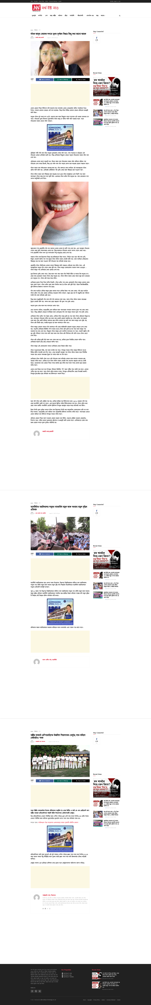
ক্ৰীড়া (66, 16)
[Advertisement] (91, 8)
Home (32, 30)
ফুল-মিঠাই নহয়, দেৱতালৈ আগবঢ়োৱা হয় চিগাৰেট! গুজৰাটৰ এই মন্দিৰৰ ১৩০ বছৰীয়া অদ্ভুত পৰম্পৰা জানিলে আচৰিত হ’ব (111, 102)
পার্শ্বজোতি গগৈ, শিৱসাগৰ (40, 741)
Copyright (36, 1)
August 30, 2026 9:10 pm (111, 106)
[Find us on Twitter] (35, 991)
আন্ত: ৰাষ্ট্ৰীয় (53, 16)
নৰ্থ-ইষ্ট (40, 16)
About (32, 1)
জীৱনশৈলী (80, 16)
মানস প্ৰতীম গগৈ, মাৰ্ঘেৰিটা (41, 513)
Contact (59, 1)
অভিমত (60, 16)
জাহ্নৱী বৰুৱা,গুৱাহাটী (40, 37)
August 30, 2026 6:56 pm (111, 126)
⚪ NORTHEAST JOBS (67, 975)
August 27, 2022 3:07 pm (53, 741)
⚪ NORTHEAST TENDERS (68, 977)
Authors (46, 1)
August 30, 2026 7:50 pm (111, 115)
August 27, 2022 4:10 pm (54, 513)
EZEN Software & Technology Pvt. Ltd (48, 1000)
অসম (39, 30)
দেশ (46, 16)
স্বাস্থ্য (97, 16)
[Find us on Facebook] (32, 991)
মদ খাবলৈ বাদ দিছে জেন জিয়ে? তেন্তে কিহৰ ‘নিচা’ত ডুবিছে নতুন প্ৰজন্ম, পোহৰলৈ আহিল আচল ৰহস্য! (106, 90)
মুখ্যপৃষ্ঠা (34, 16)
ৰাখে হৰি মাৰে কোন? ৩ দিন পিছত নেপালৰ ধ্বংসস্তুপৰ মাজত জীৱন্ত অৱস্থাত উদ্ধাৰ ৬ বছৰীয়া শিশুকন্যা (111, 112)
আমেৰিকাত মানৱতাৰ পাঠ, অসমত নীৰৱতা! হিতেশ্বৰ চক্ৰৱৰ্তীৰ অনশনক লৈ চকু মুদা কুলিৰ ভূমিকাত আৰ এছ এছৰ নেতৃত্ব (111, 122)
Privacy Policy (41, 1)
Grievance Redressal (53, 1)
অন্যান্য (102, 16)
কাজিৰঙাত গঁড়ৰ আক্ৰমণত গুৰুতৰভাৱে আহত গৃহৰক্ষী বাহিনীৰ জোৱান (58, 822)
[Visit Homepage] (45, 8)
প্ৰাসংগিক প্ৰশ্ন (90, 16)
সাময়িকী (72, 16)
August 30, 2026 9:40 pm (102, 94)
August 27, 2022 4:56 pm (52, 37)
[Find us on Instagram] (39, 991)
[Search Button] (119, 16)
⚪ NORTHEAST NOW (67, 973)
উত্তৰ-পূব (35, 30)
